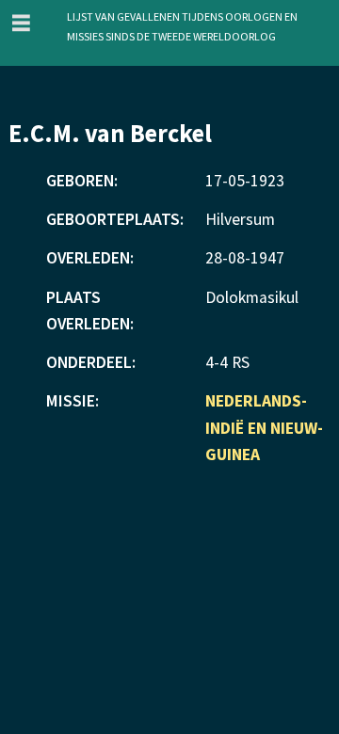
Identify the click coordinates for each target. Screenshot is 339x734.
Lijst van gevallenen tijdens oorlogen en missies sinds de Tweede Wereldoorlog (182, 25)
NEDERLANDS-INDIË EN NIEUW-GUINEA (264, 427)
